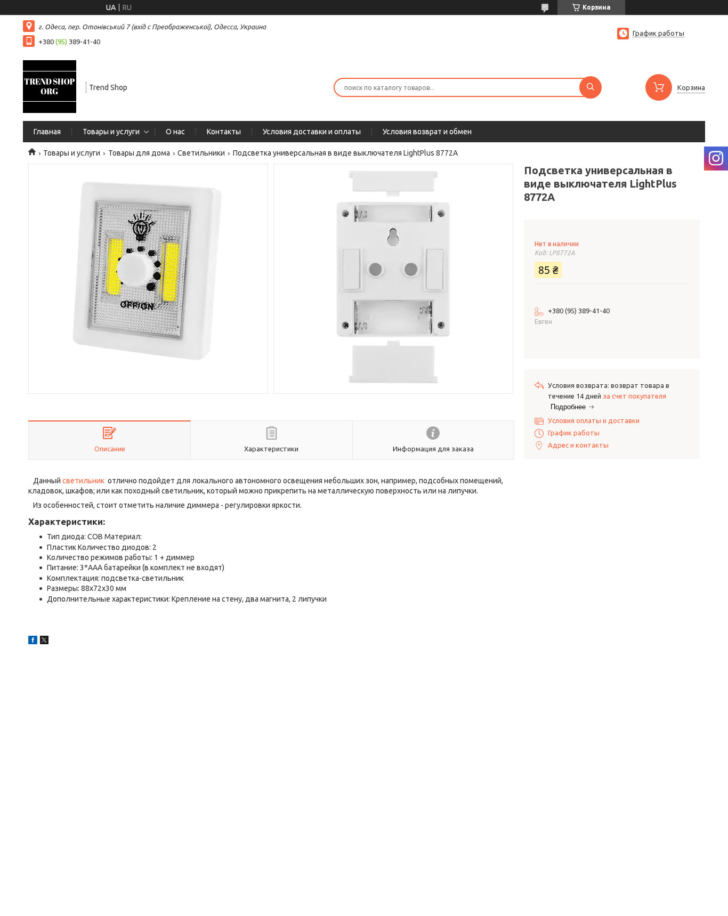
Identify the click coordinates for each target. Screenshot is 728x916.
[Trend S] (49, 86)
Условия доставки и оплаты (312, 131)
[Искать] (590, 87)
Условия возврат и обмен (427, 131)
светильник (83, 480)
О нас (175, 131)
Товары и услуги (111, 131)
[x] (44, 641)
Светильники (201, 153)
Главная (47, 131)
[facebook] (32, 641)
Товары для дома (139, 153)
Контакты (224, 131)
